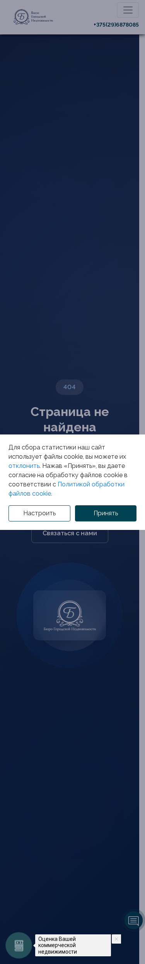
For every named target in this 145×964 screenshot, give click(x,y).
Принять (106, 513)
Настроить (39, 513)
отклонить (24, 465)
